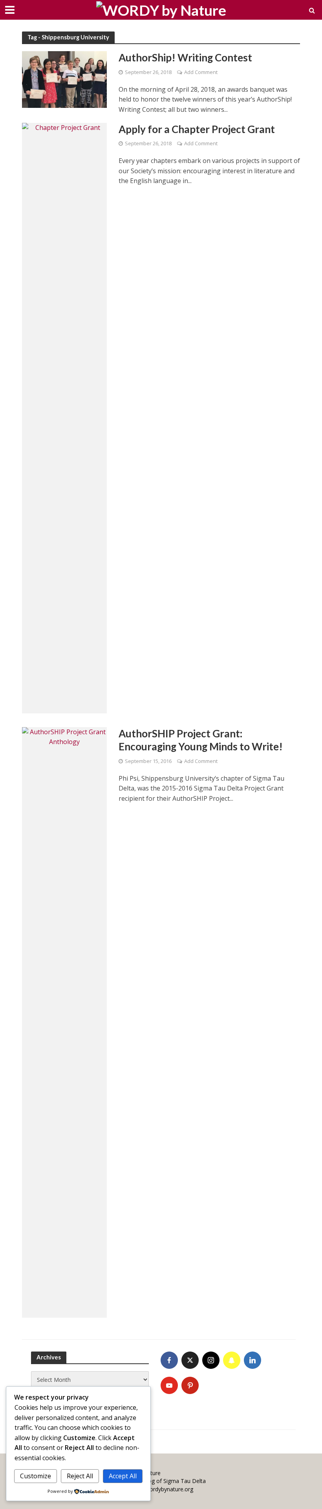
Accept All (123, 1476)
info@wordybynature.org (161, 1489)
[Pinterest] (190, 1385)
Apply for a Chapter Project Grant (197, 129)
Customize (35, 1476)
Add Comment (201, 72)
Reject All (80, 1476)
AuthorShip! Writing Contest (185, 57)
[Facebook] (169, 1360)
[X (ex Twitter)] (190, 1360)
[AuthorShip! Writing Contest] (64, 79)
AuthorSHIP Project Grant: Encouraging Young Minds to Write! (201, 740)
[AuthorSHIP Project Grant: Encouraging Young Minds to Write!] (64, 1021)
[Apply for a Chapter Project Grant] (64, 417)
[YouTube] (169, 1385)
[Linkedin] (252, 1360)
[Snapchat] (231, 1360)
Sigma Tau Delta (184, 1481)
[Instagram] (211, 1360)
